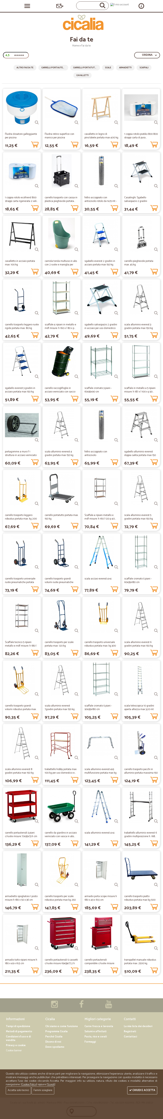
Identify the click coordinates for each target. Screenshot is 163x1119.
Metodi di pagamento (19, 1031)
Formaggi (90, 1042)
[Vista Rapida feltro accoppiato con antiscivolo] (116, 440)
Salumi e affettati (95, 1031)
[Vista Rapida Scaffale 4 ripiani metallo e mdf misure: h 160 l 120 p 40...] (116, 504)
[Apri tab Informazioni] (141, 6)
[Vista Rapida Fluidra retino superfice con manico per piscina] (77, 122)
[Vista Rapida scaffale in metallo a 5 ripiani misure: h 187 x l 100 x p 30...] (156, 377)
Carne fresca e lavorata (98, 1026)
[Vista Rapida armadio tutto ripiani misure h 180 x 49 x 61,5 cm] (37, 948)
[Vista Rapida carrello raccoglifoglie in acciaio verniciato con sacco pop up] (77, 377)
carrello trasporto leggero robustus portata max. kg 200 (21, 517)
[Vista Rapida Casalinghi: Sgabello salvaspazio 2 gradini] (156, 186)
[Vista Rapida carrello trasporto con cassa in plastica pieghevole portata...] (77, 186)
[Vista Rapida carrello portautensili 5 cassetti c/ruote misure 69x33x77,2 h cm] (77, 948)
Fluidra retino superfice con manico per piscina (59, 136)
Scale (108, 67)
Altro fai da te (24, 67)
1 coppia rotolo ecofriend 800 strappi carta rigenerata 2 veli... (21, 199)
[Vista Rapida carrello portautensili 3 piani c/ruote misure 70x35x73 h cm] (37, 821)
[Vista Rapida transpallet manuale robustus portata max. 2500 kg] (156, 948)
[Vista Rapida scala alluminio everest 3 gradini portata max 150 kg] (156, 313)
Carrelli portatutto (85, 67)
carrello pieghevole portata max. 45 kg (138, 263)
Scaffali (144, 67)
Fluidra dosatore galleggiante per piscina (21, 136)
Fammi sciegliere (43, 1090)
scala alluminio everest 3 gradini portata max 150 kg (138, 326)
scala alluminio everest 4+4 (99, 833)
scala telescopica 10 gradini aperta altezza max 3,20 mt (139, 707)
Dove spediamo (54, 1047)
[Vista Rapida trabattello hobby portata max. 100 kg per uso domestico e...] (77, 758)
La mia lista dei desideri (138, 1026)
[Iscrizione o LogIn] (119, 5)
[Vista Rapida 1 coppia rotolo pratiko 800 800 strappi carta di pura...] (156, 122)
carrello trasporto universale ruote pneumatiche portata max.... (20, 582)
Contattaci (130, 1037)
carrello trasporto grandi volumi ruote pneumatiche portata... (59, 582)
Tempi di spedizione (18, 1026)
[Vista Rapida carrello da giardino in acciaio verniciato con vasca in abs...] (77, 821)
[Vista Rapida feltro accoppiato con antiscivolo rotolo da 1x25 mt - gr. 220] (116, 186)
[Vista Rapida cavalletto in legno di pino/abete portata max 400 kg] (116, 122)
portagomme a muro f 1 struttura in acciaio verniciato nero (21, 455)
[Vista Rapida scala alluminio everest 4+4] (116, 821)
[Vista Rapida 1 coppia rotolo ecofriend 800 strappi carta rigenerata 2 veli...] (37, 186)
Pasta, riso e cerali (95, 1037)
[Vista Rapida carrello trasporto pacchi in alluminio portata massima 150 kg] (156, 758)
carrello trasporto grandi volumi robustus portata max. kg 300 (20, 709)
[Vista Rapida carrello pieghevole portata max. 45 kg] (156, 250)
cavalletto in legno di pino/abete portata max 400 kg (101, 136)
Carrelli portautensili (54, 67)
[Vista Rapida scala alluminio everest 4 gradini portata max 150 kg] (77, 440)
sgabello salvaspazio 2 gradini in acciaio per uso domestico (100, 326)
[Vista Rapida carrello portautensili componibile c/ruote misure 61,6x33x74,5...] (116, 948)
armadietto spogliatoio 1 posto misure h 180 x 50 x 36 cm (21, 898)
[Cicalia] (81, 22)
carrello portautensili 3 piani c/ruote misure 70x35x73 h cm (21, 835)
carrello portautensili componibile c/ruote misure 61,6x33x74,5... (99, 963)
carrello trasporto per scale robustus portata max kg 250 (60, 898)
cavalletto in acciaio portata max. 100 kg (20, 263)
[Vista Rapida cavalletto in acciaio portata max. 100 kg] (37, 250)
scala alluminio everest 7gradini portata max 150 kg (60, 707)
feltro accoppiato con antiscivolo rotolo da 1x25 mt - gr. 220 (100, 201)
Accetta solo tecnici (18, 1090)
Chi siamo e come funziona (61, 1026)
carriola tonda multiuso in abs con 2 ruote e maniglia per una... (61, 264)
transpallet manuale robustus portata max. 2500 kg (140, 962)
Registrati (130, 1031)
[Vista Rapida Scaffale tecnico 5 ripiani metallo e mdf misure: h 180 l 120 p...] (37, 631)
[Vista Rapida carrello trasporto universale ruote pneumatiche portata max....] (37, 567)
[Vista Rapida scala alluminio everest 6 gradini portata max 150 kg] (156, 631)
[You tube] (108, 1006)
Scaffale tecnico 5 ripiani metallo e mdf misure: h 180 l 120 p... (20, 646)
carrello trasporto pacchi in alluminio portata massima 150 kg (141, 773)
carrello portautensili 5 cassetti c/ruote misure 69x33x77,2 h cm (61, 963)
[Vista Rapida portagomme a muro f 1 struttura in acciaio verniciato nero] (37, 440)
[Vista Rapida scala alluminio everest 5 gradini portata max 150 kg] (156, 504)
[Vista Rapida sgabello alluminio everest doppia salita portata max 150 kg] (156, 440)
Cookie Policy (29, 1084)
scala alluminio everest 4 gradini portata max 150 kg (59, 453)
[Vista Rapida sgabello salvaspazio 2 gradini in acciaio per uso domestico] (116, 313)
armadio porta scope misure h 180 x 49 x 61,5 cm (100, 898)
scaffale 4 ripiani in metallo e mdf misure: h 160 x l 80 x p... (60, 326)
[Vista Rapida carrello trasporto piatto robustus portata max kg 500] (156, 885)
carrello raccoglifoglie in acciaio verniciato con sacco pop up (60, 391)
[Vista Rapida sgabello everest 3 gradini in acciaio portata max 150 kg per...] (37, 377)
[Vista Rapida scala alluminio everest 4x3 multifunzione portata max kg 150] (116, 758)
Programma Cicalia (56, 1031)
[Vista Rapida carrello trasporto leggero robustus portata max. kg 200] (37, 504)
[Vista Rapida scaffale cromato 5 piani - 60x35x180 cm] (156, 567)
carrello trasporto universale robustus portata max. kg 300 (100, 644)
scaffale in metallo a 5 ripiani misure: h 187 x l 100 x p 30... (139, 390)
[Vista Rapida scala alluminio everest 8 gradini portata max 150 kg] (37, 758)
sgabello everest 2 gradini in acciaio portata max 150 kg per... (99, 264)
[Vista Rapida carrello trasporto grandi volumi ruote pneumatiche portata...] (77, 567)
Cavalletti (82, 75)
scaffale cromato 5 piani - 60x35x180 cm (138, 580)
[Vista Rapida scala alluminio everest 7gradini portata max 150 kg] (77, 694)
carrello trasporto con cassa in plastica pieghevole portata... (61, 199)
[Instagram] (54, 1006)
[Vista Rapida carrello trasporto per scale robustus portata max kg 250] (77, 885)
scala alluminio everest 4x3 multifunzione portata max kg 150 (100, 773)
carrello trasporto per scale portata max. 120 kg (59, 644)
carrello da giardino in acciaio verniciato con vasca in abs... (61, 835)
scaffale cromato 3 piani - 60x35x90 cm (98, 390)
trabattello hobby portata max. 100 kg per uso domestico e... (61, 771)
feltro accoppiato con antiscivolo (95, 453)
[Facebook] (81, 1006)
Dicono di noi (53, 1042)
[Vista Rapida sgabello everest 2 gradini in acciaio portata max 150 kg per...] (116, 250)
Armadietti (125, 67)
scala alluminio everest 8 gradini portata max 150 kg (19, 771)
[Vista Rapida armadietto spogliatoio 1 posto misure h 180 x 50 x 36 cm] (37, 885)
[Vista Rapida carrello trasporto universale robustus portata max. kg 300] (116, 631)
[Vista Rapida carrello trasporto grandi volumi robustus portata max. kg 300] (37, 694)
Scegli (51, 1084)
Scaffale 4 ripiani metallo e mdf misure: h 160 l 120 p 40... (100, 517)
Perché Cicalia (53, 1037)
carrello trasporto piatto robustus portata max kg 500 (139, 898)
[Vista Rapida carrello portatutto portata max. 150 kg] (77, 504)
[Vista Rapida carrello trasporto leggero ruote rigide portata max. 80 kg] (37, 313)
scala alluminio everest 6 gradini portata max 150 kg (138, 644)
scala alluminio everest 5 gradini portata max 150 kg (138, 517)
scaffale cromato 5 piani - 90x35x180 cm (98, 707)
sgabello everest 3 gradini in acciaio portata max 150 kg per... (20, 391)
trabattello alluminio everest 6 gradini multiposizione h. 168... (140, 835)
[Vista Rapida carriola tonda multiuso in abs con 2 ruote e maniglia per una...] (77, 250)
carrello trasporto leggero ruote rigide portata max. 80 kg (22, 326)
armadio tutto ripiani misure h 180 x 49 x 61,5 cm (21, 962)
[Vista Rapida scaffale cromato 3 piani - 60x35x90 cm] (116, 377)
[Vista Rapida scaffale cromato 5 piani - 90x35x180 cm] (116, 694)
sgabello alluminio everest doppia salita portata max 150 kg (140, 455)
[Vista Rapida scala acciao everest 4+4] (116, 567)
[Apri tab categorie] (27, 6)
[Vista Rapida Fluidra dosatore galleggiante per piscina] (37, 122)
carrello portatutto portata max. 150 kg (61, 517)
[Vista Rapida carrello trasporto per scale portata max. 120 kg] (77, 631)
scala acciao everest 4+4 (98, 579)
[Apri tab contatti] (60, 6)
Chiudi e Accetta (143, 1090)
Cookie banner (14, 1051)
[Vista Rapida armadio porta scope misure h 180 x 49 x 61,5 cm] (116, 885)
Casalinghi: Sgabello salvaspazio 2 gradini (135, 199)
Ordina (147, 55)
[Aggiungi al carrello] (35, 144)
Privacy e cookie (16, 1045)
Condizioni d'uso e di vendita (18, 1038)
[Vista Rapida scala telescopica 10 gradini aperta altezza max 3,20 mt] (156, 694)
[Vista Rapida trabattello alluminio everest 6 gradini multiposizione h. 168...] (156, 821)
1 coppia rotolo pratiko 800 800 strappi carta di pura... (141, 136)
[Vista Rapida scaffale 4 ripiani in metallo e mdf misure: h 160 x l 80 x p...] (77, 313)
